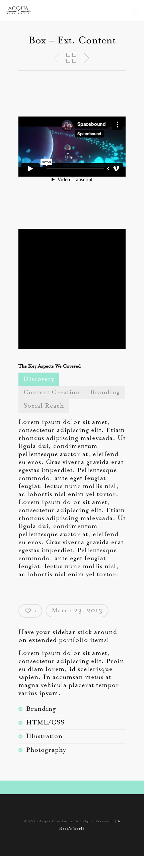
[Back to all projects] (71, 58)
